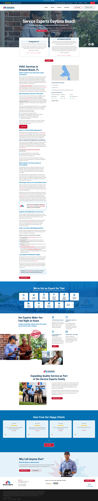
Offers (86, 2)
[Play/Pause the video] (89, 44)
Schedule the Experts (88, 7)
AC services (21, 195)
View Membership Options (54, 30)
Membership (59, 480)
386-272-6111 (92, 2)
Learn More (52, 0)
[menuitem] (5, 499)
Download (39, 52)
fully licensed (28, 98)
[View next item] (51, 440)
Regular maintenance (33, 237)
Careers (81, 2)
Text (29, 52)
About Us (54, 346)
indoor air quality (22, 147)
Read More (14, 430)
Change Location (69, 2)
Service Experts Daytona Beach (60, 2)
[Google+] (91, 486)
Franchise (64, 480)
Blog (55, 480)
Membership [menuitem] (66, 7)
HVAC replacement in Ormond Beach (32, 149)
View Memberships (35, 470)
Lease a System (77, 7)
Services (46, 480)
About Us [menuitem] (52, 7)
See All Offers (48, 60)
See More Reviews (48, 444)
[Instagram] (88, 486)
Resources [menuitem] (59, 7)
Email (33, 52)
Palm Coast (35, 261)
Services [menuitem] (46, 7)
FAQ (76, 2)
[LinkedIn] (90, 486)
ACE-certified (29, 221)
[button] (92, 44)
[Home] (8, 7)
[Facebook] (87, 486)
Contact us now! (23, 126)
